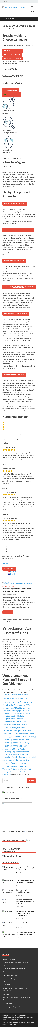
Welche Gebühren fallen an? (14, 260)
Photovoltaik (20, 737)
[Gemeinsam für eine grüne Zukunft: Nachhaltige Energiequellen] (8, 911)
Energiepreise (8, 705)
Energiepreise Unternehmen (14, 719)
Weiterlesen (7, 612)
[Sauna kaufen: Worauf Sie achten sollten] (8, 923)
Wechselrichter (16, 772)
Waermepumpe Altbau (20, 763)
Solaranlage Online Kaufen (14, 749)
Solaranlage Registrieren (12, 752)
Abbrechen (8, 58)
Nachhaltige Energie (26, 734)
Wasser (5, 766)
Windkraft (27, 772)
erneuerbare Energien (12, 731)
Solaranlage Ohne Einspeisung (15, 743)
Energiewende (18, 728)
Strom (28, 760)
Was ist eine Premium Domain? (14, 375)
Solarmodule (19, 760)
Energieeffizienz (10, 702)
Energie (7, 698)
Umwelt (6, 763)
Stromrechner (7, 1003)
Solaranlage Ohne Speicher (14, 746)
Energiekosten (26, 702)
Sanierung (31, 737)
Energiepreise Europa (21, 713)
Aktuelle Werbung (9, 959)
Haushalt (26, 731)
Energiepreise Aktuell (11, 708)
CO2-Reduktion (23, 695)
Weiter (18, 58)
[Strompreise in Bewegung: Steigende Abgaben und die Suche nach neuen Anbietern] (8, 867)
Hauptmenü (10, 19)
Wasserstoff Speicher (18, 766)
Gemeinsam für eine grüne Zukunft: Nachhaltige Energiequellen (25, 913)
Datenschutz (7, 972)
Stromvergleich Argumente (12, 1007)
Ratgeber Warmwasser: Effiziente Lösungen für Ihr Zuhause (25, 901)
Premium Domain (11, 90)
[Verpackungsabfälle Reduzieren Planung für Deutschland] (19, 583)
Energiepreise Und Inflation (13, 716)
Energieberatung (19, 698)
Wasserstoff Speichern (11, 769)
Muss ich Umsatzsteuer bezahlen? (15, 313)
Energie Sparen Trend (20, 1016)
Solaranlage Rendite (10, 757)
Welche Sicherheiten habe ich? (14, 203)
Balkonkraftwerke (9, 695)
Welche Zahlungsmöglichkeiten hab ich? (18, 230)
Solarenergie (8, 760)
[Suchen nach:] (19, 780)
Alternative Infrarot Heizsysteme (14, 968)
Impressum (6, 563)
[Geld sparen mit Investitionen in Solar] (8, 890)
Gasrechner (6, 985)
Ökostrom (6, 775)
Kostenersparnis (9, 734)
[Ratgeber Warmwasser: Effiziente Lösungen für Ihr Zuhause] (8, 900)
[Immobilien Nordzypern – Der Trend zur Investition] (8, 880)
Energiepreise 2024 (22, 705)
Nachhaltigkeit (8, 737)
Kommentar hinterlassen (9, 594)
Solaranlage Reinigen (20, 754)
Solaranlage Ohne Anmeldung (15, 740)
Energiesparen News (8, 586)
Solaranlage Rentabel (27, 757)
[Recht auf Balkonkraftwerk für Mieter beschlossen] (8, 932)
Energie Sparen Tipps (10, 975)
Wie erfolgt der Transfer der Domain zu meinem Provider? (19, 287)
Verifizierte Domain (12, 95)
